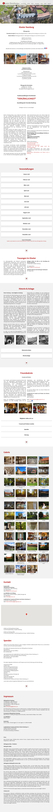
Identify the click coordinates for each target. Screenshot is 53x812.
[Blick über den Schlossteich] (32, 496)
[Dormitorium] (9, 509)
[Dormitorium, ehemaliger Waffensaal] (44, 474)
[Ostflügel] (44, 519)
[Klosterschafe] (32, 485)
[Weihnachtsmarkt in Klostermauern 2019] (21, 561)
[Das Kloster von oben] (32, 474)
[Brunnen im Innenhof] (9, 529)
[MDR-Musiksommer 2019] (9, 539)
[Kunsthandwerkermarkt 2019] (9, 496)
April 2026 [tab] (26, 190)
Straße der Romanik (31, 143)
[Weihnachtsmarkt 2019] (32, 561)
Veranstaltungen (23, 3)
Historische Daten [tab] (26, 350)
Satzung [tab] (26, 435)
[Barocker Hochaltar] (44, 561)
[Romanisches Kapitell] (32, 509)
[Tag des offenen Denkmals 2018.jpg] (25, 413)
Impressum (49, 3)
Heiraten (28, 3)
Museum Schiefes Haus (27, 241)
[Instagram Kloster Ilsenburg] (46, 48)
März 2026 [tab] (26, 185)
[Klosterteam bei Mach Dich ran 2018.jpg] (40, 413)
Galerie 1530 (9, 241)
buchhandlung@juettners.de (12, 706)
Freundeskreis (37, 3)
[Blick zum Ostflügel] (21, 496)
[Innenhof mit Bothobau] (9, 550)
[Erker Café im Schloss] (21, 539)
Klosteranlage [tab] (26, 355)
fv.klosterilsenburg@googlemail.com (37, 399)
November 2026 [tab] (26, 229)
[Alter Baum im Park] (21, 529)
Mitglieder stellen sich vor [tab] (26, 418)
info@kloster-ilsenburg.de (34, 267)
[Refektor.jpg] (43, 344)
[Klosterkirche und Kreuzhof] (21, 474)
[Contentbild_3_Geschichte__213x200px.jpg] (32, 63)
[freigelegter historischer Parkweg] (21, 485)
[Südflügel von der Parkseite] (9, 561)
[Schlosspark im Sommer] (9, 485)
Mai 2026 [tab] (26, 196)
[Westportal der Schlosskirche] (21, 519)
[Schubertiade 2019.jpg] (11, 413)
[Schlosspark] (32, 519)
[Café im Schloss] (32, 539)
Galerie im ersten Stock (17, 241)
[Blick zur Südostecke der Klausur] (44, 550)
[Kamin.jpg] (9, 344)
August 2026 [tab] (26, 212)
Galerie (41, 3)
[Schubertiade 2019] (44, 539)
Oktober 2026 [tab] (26, 223)
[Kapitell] (9, 474)
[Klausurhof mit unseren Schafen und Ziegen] (21, 572)
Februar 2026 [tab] (26, 179)
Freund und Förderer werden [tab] (26, 424)
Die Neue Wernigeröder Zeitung (39, 241)
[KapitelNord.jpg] (20, 344)
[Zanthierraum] (21, 509)
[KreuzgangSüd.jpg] (32, 344)
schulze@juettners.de (10, 596)
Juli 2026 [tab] (26, 207)
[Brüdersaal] (32, 572)
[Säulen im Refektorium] (9, 572)
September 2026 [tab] (26, 218)
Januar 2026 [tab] (26, 174)
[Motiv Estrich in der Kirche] (44, 529)
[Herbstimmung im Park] (9, 519)
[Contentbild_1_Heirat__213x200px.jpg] (9, 63)
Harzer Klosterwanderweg (32, 142)
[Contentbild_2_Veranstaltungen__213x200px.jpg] (20, 63)
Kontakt (45, 3)
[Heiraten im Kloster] (44, 509)
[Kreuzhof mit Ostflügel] (32, 550)
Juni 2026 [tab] (26, 201)
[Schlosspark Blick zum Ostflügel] (44, 485)
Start (19, 3)
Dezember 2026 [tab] (26, 234)
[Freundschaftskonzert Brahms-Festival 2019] (21, 550)
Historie (32, 3)
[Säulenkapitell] (32, 529)
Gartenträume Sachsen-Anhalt (33, 145)
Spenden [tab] (26, 429)
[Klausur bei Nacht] (44, 496)
